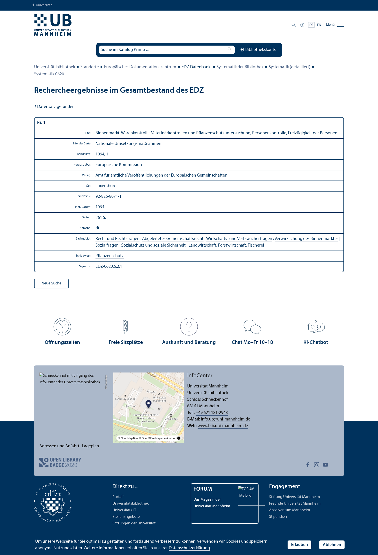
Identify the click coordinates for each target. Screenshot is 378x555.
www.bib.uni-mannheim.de (223, 426)
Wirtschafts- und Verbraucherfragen (239, 239)
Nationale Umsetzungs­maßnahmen (128, 144)
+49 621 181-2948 (212, 413)
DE (311, 25)
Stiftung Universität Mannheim (294, 497)
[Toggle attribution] (179, 438)
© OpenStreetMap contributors (157, 438)
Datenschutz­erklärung (189, 548)
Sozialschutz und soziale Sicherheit (153, 245)
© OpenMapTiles (128, 438)
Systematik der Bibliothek (240, 67)
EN (319, 25)
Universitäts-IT (124, 510)
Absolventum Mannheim (289, 510)
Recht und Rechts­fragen (117, 239)
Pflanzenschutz (109, 256)
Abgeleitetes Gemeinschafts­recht (173, 239)
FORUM (202, 489)
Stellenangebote (126, 517)
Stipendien (278, 517)
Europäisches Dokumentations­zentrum (140, 67)
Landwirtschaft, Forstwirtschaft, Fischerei (226, 245)
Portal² (118, 497)
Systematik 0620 (49, 74)
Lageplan (90, 446)
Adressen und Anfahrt (59, 446)
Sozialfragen (107, 245)
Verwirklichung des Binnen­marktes (306, 239)
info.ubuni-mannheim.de (225, 419)
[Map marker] (149, 404)
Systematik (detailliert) (289, 67)
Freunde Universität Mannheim (295, 504)
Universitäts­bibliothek (54, 67)
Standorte (89, 67)
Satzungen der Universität (134, 523)
